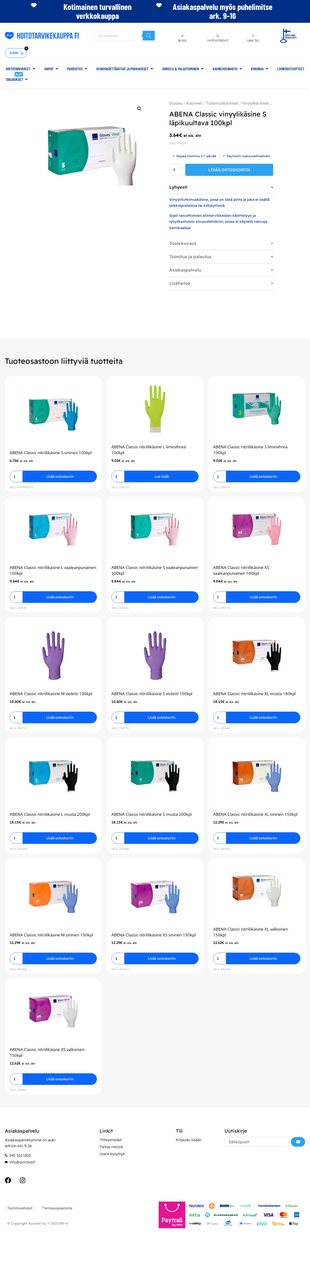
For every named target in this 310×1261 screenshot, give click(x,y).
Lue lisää (162, 476)
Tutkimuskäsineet (222, 103)
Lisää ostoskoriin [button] (60, 476)
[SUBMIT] (298, 1142)
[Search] (149, 35)
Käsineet (194, 103)
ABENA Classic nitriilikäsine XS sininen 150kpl (153, 935)
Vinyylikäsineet (255, 103)
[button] (21, 69)
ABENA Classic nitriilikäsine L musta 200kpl (50, 814)
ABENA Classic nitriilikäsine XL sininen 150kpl (255, 814)
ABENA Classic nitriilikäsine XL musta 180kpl (254, 693)
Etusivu (176, 103)
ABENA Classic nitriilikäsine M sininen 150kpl (51, 935)
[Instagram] (22, 1180)
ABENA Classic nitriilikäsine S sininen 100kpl (51, 452)
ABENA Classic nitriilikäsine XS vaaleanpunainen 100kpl (241, 570)
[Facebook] (8, 1180)
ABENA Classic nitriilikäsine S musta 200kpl (151, 814)
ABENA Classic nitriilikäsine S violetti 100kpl (151, 693)
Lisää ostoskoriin (229, 169)
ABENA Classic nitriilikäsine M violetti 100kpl (51, 693)
